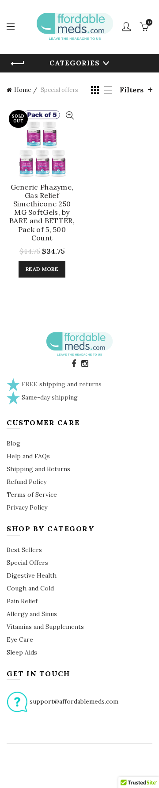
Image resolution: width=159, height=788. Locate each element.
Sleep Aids (22, 652)
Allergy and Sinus (32, 614)
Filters (132, 89)
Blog (13, 443)
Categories (74, 63)
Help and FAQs (28, 456)
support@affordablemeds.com (74, 701)
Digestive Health (32, 575)
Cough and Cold (30, 588)
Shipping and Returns (38, 469)
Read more (42, 269)
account (126, 26)
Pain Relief (22, 601)
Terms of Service (32, 495)
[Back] (18, 63)
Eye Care (20, 639)
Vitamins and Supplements (45, 627)
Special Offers (27, 563)
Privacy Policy (27, 507)
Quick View (69, 115)
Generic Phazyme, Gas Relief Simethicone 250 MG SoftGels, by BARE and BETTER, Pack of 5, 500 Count (42, 212)
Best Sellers (24, 550)
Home (22, 90)
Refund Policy (26, 482)
